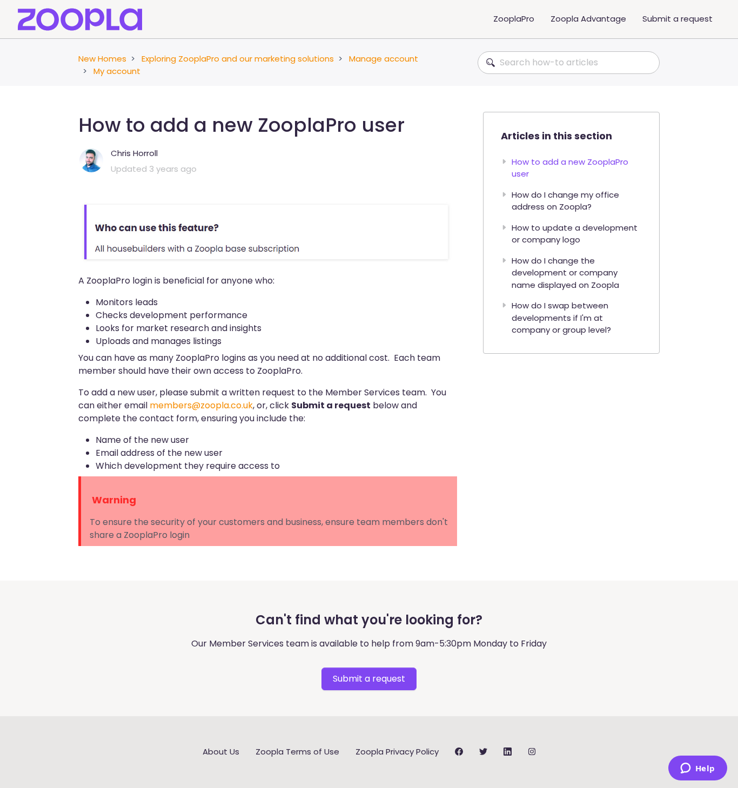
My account (116, 71)
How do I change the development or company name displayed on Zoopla (565, 273)
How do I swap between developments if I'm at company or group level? (561, 317)
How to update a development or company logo (575, 234)
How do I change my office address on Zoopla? (565, 201)
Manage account (383, 58)
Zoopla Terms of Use (297, 751)
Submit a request (677, 18)
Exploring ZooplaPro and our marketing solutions (238, 58)
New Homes (102, 58)
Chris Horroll (134, 153)
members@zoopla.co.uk (201, 405)
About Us (221, 751)
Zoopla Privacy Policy (397, 751)
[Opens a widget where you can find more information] (697, 769)
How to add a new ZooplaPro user (570, 168)
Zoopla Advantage (588, 18)
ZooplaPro (513, 18)
